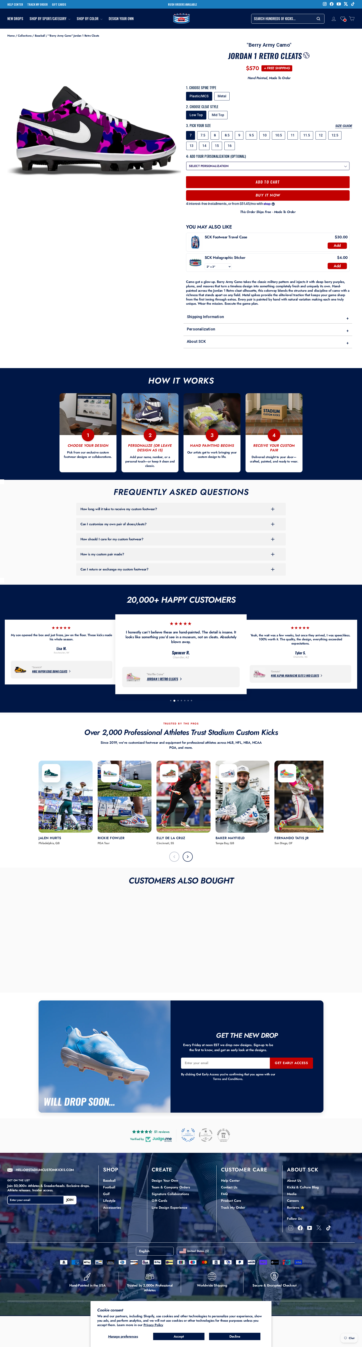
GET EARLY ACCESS (291, 1063)
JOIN (70, 1199)
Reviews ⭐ (296, 1207)
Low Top (196, 115)
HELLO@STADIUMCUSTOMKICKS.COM (45, 1170)
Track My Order (233, 1207)
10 (264, 135)
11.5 (306, 135)
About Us (294, 1180)
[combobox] (288, 19)
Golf (106, 1194)
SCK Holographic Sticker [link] (225, 257)
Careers (293, 1200)
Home (11, 35)
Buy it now (268, 195)
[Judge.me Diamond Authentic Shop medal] (188, 1135)
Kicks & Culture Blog (303, 1187)
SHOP (110, 1169)
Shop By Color (88, 19)
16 (229, 146)
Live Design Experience (169, 1207)
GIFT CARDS (59, 4)
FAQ (224, 1194)
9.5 (251, 135)
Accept (179, 1336)
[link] (195, 242)
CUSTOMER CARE (244, 1169)
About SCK (268, 342)
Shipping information (268, 318)
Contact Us (229, 1187)
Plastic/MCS (199, 96)
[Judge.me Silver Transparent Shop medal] (205, 1135)
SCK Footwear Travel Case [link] (226, 237)
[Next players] (188, 857)
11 (293, 135)
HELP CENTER (15, 4)
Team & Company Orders (171, 1187)
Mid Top (218, 115)
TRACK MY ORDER (37, 4)
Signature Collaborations (170, 1194)
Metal (222, 96)
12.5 (335, 135)
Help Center (230, 1180)
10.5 (278, 135)
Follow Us (294, 1218)
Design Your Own (121, 19)
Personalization (268, 330)
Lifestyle (109, 1200)
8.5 (227, 135)
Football (109, 1187)
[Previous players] (174, 857)
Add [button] (337, 245)
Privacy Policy (153, 1325)
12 (321, 135)
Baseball (40, 35)
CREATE (162, 1169)
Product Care (231, 1200)
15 (217, 146)
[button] (343, 19)
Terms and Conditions (227, 1079)
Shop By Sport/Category (48, 19)
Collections (25, 35)
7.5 (202, 135)
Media (291, 1194)
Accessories (112, 1207)
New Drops (15, 19)
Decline (234, 1336)
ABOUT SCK (302, 1169)
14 (204, 146)
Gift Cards (159, 1200)
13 (191, 146)
